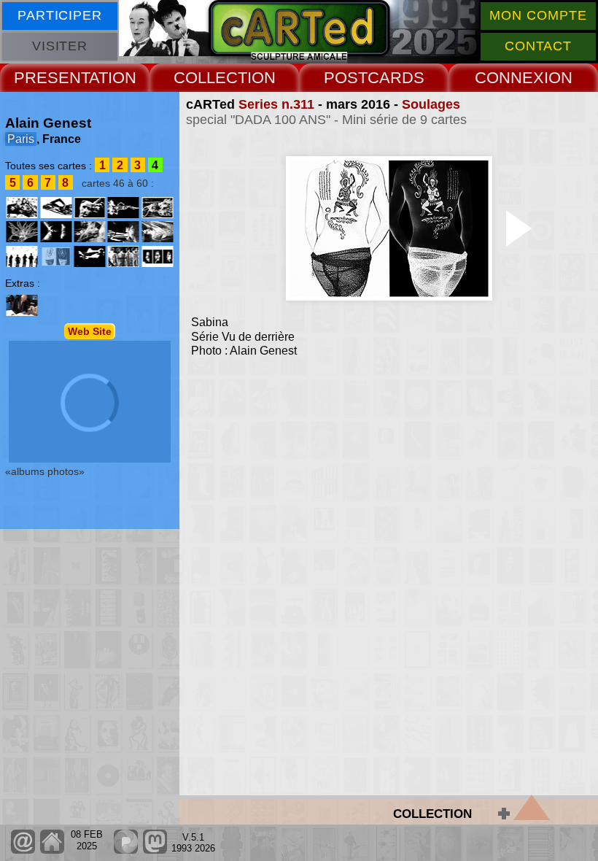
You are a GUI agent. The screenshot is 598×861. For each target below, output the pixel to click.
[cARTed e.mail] (23, 850)
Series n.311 (276, 104)
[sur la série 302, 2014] (123, 207)
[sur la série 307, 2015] (123, 231)
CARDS (396, 78)
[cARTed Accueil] (51, 850)
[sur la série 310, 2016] (22, 256)
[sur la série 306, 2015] (89, 231)
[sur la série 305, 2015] (56, 231)
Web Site (90, 331)
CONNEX (509, 78)
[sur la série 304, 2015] (22, 231)
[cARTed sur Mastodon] (155, 850)
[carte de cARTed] (22, 305)
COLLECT (210, 78)
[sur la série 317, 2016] (123, 256)
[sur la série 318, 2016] (157, 256)
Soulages (431, 104)
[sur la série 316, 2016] (89, 256)
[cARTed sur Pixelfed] (126, 850)
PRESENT (51, 78)
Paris (20, 139)
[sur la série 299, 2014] (22, 207)
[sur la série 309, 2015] (157, 231)
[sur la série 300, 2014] (56, 207)
